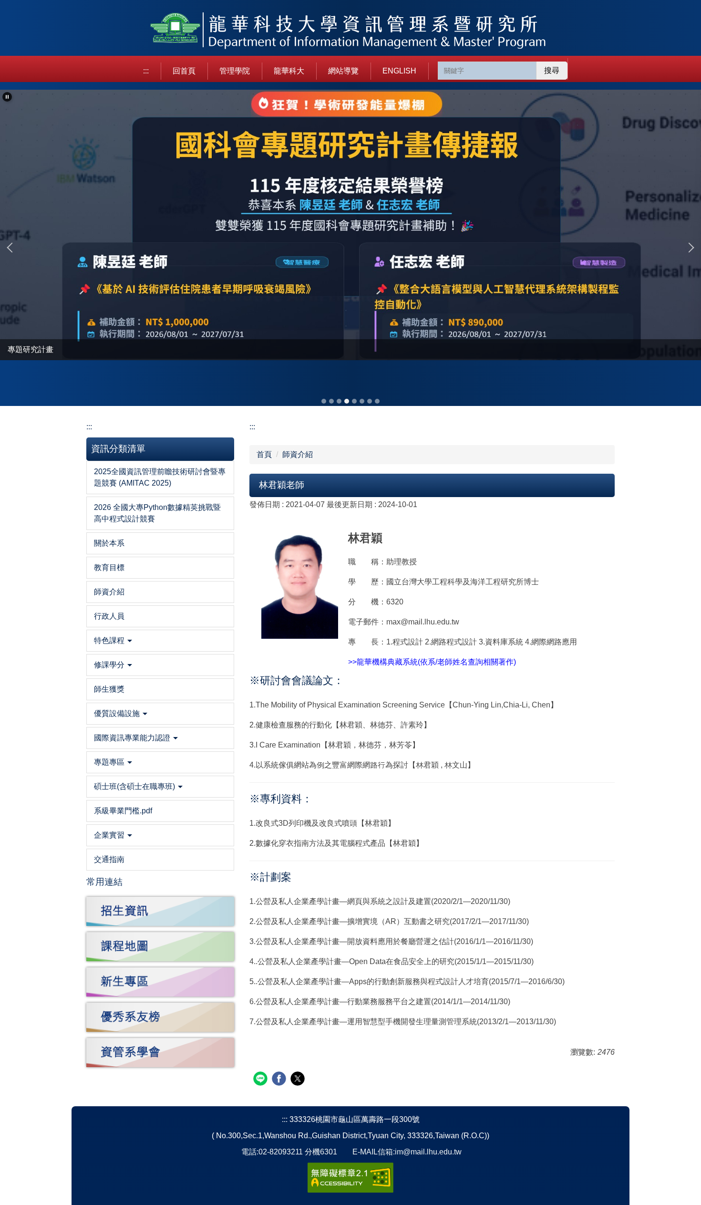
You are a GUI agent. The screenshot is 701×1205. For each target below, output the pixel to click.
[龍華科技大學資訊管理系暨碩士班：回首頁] (351, 31)
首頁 (264, 454)
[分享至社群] (261, 1079)
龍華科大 (289, 71)
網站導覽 (343, 71)
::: (146, 71)
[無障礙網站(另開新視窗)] (350, 1177)
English (399, 71)
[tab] (324, 401)
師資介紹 (297, 454)
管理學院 (234, 71)
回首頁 (184, 71)
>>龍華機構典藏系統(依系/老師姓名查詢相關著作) (432, 662)
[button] (7, 97)
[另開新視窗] (160, 911)
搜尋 (551, 70)
